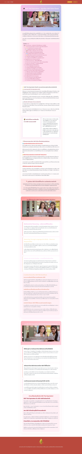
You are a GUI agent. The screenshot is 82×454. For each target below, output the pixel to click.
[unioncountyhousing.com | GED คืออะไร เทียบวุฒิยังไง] (41, 2)
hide (28, 43)
